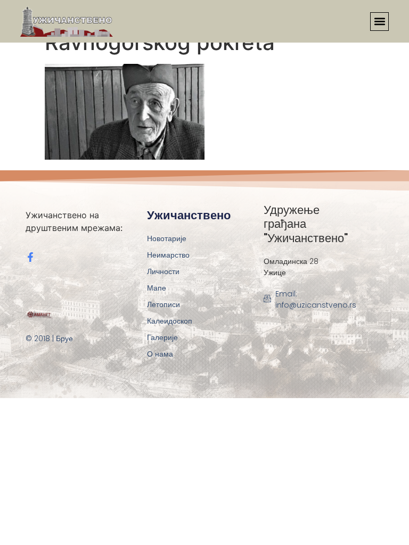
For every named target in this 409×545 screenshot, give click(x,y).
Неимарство (168, 255)
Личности (163, 271)
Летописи (163, 304)
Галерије (162, 337)
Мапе (156, 288)
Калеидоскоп (169, 321)
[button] (379, 21)
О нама (160, 354)
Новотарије (166, 238)
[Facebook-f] (30, 257)
